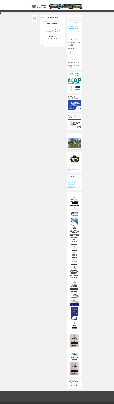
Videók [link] (51, 11)
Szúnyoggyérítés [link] (70, 184)
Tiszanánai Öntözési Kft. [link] (71, 182)
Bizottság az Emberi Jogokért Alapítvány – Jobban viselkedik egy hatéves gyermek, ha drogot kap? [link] (74, 187)
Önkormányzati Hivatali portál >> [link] (72, 24)
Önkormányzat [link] (61, 11)
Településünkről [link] (40, 11)
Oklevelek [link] (69, 167)
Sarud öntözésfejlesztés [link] (71, 180)
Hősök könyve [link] (55, 11)
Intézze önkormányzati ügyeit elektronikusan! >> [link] (74, 26)
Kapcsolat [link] (67, 11)
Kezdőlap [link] (33, 11)
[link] (0, 13)
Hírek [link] (42, 45)
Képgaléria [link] (47, 11)
